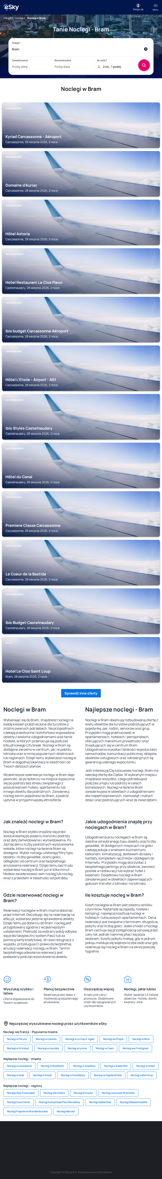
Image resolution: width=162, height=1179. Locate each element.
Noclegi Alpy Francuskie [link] (21, 1093)
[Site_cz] (75, 1134)
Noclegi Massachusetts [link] (133, 1102)
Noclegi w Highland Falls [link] (108, 1075)
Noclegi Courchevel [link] (18, 1102)
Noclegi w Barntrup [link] (142, 1075)
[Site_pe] (49, 1134)
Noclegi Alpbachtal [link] (100, 1102)
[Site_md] (87, 1134)
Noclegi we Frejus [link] (113, 1039)
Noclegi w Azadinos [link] (84, 1066)
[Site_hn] (93, 1144)
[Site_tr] (62, 1134)
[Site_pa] (150, 1134)
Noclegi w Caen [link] (105, 1048)
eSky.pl (7, 18)
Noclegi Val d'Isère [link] (54, 1093)
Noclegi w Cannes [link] (46, 1039)
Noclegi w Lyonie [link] (77, 1048)
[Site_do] (138, 1134)
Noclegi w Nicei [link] (141, 1039)
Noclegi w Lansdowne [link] (19, 1066)
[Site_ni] (68, 1144)
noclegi (19, 18)
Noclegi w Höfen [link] (145, 1066)
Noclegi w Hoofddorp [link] (73, 1075)
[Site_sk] (100, 1134)
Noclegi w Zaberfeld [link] (115, 1066)
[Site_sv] (56, 1144)
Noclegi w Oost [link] (15, 1075)
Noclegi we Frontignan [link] (135, 1048)
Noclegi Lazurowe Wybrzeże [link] (118, 1093)
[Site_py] (106, 1144)
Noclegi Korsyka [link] (83, 1093)
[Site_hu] (112, 1134)
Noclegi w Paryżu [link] (17, 1039)
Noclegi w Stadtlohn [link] (52, 1066)
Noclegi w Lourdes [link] (48, 1048)
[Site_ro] (24, 1134)
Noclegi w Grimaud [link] (18, 1048)
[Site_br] (11, 1134)
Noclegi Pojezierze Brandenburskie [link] (27, 1111)
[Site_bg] (37, 1134)
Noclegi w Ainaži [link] (42, 1075)
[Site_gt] (81, 1144)
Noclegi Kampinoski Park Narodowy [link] (59, 1102)
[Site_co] (125, 1134)
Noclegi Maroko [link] (66, 1111)
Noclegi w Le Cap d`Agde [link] (79, 1039)
